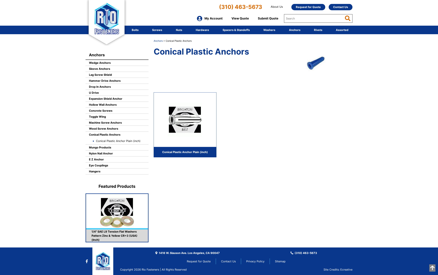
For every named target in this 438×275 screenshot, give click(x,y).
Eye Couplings (98, 165)
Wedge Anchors (100, 62)
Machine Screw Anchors (105, 122)
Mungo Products (100, 147)
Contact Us (340, 7)
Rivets (318, 30)
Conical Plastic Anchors (104, 134)
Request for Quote (308, 7)
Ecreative (346, 269)
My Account (213, 18)
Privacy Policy (255, 261)
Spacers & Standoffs (236, 30)
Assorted (342, 30)
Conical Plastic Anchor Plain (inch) (118, 141)
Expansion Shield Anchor (105, 98)
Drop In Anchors (100, 86)
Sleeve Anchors (99, 68)
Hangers (94, 171)
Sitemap (280, 261)
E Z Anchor (96, 159)
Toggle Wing (97, 116)
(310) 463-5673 (240, 7)
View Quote (240, 18)
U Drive (94, 92)
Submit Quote (268, 18)
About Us (277, 6)
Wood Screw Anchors (103, 128)
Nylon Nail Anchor (101, 153)
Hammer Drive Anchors (105, 80)
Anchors (294, 30)
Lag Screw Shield (100, 74)
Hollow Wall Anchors (103, 104)
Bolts (135, 30)
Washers (269, 30)
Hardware (202, 30)
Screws (157, 30)
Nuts (179, 30)
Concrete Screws (100, 110)
